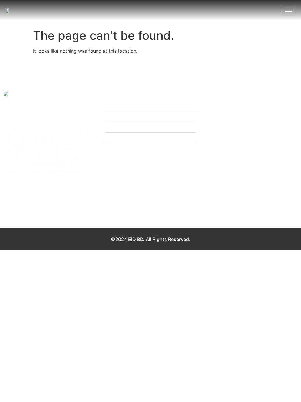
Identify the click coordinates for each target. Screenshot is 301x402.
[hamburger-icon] (288, 10)
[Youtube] (31, 191)
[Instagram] (19, 191)
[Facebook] (8, 191)
